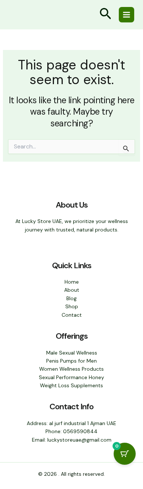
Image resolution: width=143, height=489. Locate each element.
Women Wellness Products (71, 369)
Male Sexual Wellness (71, 352)
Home (72, 281)
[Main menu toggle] (126, 14)
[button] (105, 15)
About (71, 290)
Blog (71, 298)
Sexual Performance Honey (71, 377)
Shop (71, 306)
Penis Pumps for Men (71, 360)
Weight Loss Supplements (71, 385)
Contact (72, 315)
